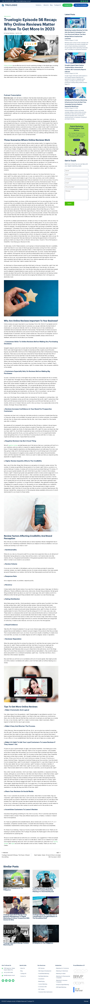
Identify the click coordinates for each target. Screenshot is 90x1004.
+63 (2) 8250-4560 (9, 1)
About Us (46, 5)
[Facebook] (81, 1)
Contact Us (67, 5)
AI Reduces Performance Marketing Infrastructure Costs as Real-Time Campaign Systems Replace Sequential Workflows (76, 103)
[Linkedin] (85, 1)
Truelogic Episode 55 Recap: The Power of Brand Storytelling (16, 855)
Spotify (55, 841)
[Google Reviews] (87, 1)
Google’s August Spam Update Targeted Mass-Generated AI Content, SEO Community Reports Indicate (75, 68)
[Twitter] (83, 1)
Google (6, 843)
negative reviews (13, 445)
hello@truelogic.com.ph (25, 1)
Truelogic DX (57, 5)
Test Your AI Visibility (81, 5)
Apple (12, 843)
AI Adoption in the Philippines (43, 943)
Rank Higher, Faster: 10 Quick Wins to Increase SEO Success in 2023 (47, 855)
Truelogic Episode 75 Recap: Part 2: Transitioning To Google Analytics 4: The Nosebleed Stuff (45, 916)
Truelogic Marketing (9, 33)
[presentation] (16, 878)
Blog (51, 5)
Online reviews (8, 65)
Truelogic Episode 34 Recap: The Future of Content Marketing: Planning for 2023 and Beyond (44, 890)
